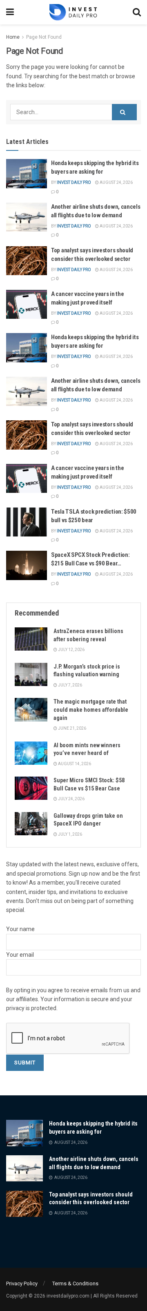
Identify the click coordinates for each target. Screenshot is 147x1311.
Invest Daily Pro (74, 182)
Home (13, 37)
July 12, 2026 (71, 649)
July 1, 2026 (69, 834)
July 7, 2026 (69, 685)
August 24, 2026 (116, 182)
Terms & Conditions (75, 1283)
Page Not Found (44, 37)
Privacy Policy (22, 1283)
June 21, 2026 (71, 728)
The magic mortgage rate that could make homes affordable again (90, 709)
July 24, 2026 (71, 799)
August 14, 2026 (74, 763)
